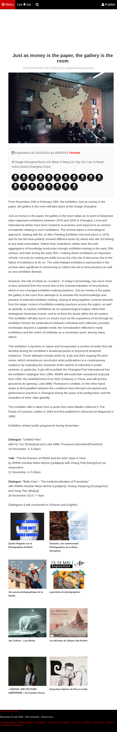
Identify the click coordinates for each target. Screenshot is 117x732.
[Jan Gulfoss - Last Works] (27, 622)
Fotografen (65, 722)
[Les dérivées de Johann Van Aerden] (69, 622)
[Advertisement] (55, 31)
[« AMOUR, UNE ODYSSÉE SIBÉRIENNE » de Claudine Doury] (27, 671)
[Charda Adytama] (15, 180)
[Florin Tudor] (24, 189)
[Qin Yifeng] (49, 189)
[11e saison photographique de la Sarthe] (27, 574)
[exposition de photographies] (69, 574)
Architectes (98, 722)
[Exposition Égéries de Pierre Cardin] (69, 671)
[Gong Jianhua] (65, 180)
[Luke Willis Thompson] (40, 189)
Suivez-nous (47, 717)
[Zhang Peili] (99, 180)
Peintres (76, 722)
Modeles (18, 725)
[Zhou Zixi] (74, 189)
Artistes (87, 722)
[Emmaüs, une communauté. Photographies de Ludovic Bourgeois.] (69, 525)
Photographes (8, 722)
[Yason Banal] (24, 180)
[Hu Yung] (65, 189)
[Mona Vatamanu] (32, 189)
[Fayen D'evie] (32, 180)
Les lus (24, 4)
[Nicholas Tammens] (15, 189)
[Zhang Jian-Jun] (57, 180)
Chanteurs (6, 725)
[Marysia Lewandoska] (82, 180)
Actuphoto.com (10, 711)
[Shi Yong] (57, 189)
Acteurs (110, 722)
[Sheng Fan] (40, 180)
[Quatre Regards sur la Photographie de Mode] (27, 525)
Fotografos (40, 722)
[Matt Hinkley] (49, 180)
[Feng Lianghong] (91, 180)
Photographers (25, 722)
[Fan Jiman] (74, 180)
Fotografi (52, 722)
